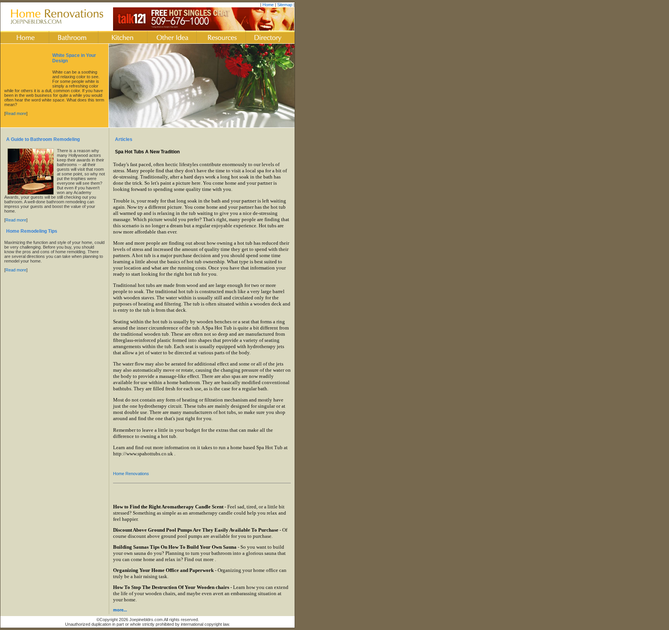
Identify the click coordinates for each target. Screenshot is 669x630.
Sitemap (284, 4)
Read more (15, 113)
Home (268, 4)
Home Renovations (131, 473)
